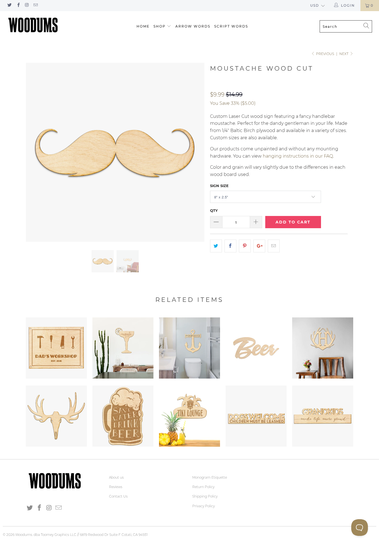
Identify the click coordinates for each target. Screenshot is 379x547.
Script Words (231, 26)
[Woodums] (33, 25)
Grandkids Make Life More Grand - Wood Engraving (322, 416)
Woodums (23, 535)
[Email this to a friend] (274, 246)
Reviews (115, 487)
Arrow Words (192, 26)
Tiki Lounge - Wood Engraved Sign (189, 416)
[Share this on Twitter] (216, 246)
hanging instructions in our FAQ (298, 156)
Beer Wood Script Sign (256, 348)
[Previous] (35, 152)
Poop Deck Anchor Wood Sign (189, 348)
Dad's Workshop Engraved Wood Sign (56, 348)
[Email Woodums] (35, 5)
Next (344, 54)
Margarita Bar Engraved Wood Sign (122, 348)
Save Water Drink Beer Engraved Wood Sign (122, 416)
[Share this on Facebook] (230, 246)
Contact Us (118, 496)
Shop (159, 26)
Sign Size (219, 185)
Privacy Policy (203, 506)
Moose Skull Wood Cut (56, 416)
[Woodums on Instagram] (26, 5)
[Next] (195, 152)
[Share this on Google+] (259, 246)
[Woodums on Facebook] (18, 5)
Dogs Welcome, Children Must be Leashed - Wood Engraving (256, 416)
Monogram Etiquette (209, 477)
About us (116, 477)
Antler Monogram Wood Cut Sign (322, 348)
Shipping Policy (205, 496)
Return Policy (203, 487)
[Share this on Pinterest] (245, 246)
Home (143, 26)
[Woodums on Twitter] (9, 5)
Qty (214, 210)
